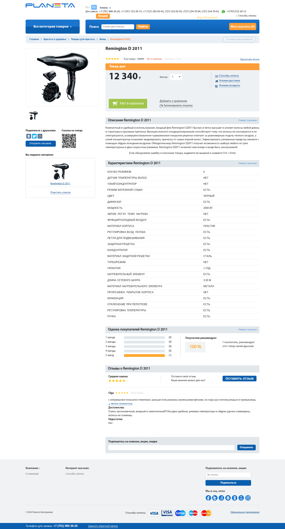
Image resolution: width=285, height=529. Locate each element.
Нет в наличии (132, 103)
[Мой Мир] (40, 136)
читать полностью (121, 403)
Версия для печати (249, 59)
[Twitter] (34, 136)
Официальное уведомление (245, 512)
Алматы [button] (104, 8)
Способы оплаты (247, 16)
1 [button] (172, 77)
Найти (143, 26)
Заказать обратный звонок (103, 526)
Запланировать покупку (178, 105)
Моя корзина (243, 26)
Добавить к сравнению (173, 101)
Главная (34, 39)
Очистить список (60, 192)
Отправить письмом (40, 143)
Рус (94, 7)
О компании (32, 474)
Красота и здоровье (55, 39)
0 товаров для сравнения (239, 39)
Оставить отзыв (239, 378)
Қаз (88, 7)
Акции (103, 16)
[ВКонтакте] (28, 136)
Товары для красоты (83, 39)
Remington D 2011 (60, 183)
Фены (102, 39)
